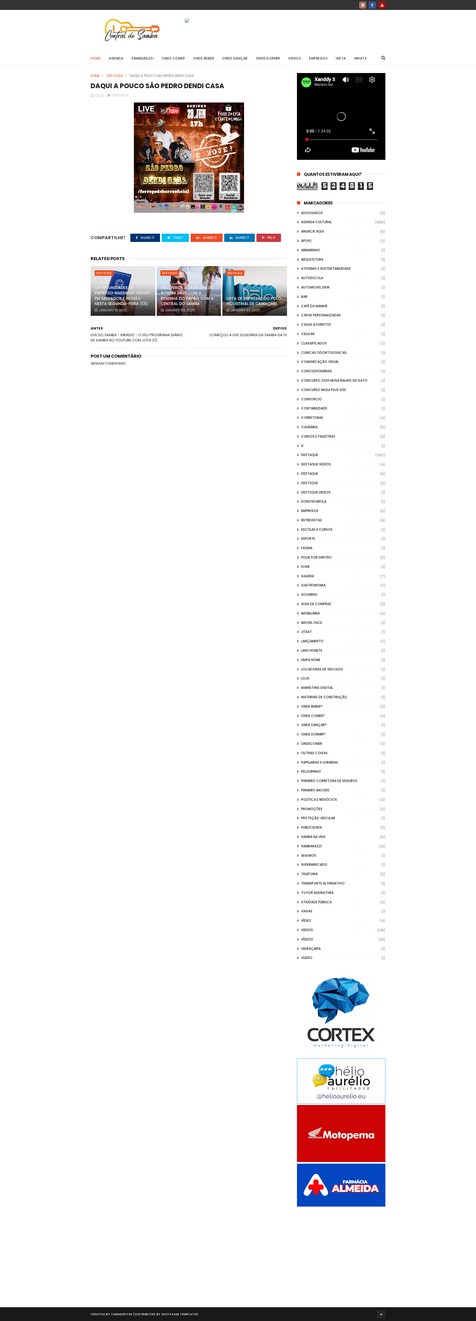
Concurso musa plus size (323, 389)
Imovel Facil (311, 622)
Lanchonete (311, 650)
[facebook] (372, 5)
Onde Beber (203, 58)
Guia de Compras (316, 604)
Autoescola (312, 278)
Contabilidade (314, 408)
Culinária (309, 427)
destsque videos (316, 492)
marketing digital (317, 687)
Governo (309, 594)
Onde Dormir (268, 58)
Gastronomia (313, 585)
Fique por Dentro (316, 557)
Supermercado (314, 864)
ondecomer (311, 743)
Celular (308, 333)
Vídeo (306, 920)
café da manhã (314, 306)
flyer (305, 566)
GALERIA (307, 576)
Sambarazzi (142, 58)
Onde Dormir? (313, 734)
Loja (305, 678)
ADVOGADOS (312, 213)
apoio (306, 240)
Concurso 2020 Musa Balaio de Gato (334, 380)
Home (96, 58)
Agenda (116, 58)
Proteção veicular (318, 818)
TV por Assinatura (317, 892)
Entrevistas (311, 520)
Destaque (115, 75)
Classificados (314, 343)
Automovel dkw (315, 287)
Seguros (308, 855)
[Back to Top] (381, 1314)
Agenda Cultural (316, 222)
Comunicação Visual (320, 361)
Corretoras (312, 417)
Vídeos (307, 939)
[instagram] (362, 5)
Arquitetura (312, 259)
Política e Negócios (319, 799)
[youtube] (381, 5)
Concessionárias (316, 371)
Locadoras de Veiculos (322, 669)
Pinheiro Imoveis (315, 790)
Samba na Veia (313, 836)
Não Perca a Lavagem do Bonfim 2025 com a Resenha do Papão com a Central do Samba (187, 296)
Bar (304, 296)
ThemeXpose (121, 1314)
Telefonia (309, 874)
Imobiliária (310, 613)
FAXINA (306, 548)
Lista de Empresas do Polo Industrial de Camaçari (253, 301)
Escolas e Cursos (316, 529)
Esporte (308, 538)
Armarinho (310, 250)
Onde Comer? (313, 715)
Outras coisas (314, 753)
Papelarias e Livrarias (319, 762)
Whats (360, 58)
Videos (294, 58)
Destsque (309, 483)
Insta (341, 58)
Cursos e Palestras (318, 436)
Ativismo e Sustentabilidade (326, 268)
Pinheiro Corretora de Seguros (329, 780)
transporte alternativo (323, 883)
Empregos (318, 58)
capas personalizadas (321, 315)
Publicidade (311, 827)
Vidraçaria (311, 948)
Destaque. (310, 473)
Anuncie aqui (312, 231)
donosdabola (313, 501)
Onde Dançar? (314, 724)
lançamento (312, 641)
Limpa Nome (310, 659)
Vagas (306, 911)
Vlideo (306, 957)
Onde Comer (173, 58)
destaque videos (316, 464)
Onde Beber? (312, 706)
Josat (306, 631)
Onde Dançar (235, 58)
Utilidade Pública (316, 902)
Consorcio (311, 399)
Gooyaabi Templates (179, 1314)
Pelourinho (311, 771)
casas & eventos (316, 324)
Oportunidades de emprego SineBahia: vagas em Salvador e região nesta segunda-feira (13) (122, 296)
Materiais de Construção (324, 697)
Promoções (311, 809)
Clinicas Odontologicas (324, 352)
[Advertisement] (341, 1250)
